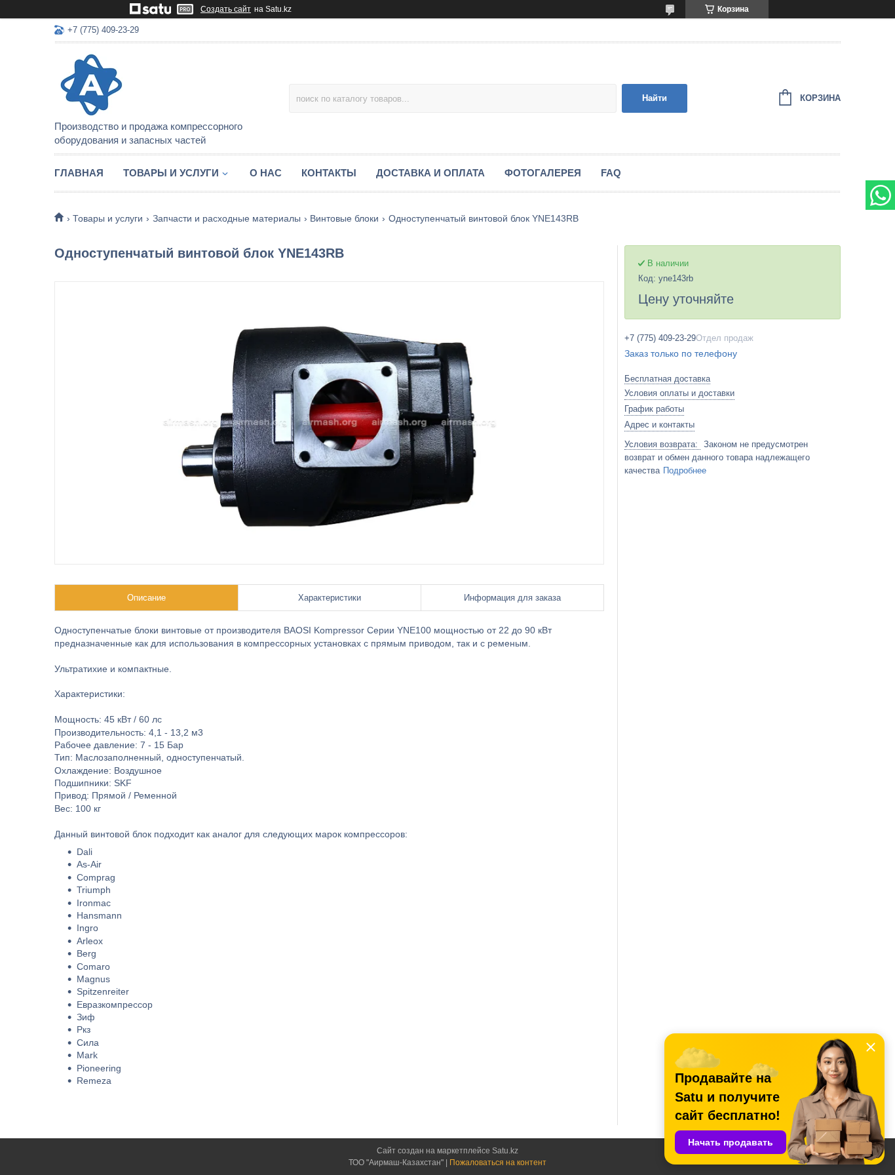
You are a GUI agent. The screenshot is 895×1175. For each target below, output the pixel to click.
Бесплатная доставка (667, 379)
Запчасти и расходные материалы (227, 218)
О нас (266, 173)
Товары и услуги (171, 173)
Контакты (328, 173)
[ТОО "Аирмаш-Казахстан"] (169, 82)
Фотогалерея (543, 173)
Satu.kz (505, 1150)
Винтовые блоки (344, 218)
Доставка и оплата (430, 173)
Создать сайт (225, 9)
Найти (654, 98)
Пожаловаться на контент (497, 1162)
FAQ (611, 173)
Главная (79, 173)
